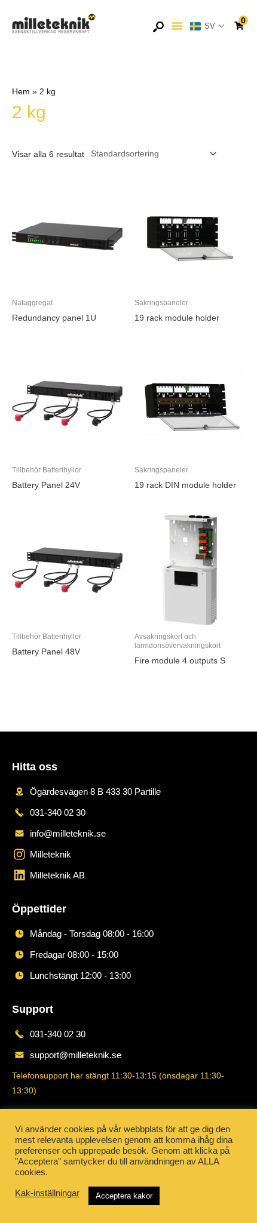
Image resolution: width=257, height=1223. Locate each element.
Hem (21, 91)
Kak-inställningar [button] (47, 1193)
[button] (177, 26)
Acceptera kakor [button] (124, 1195)
